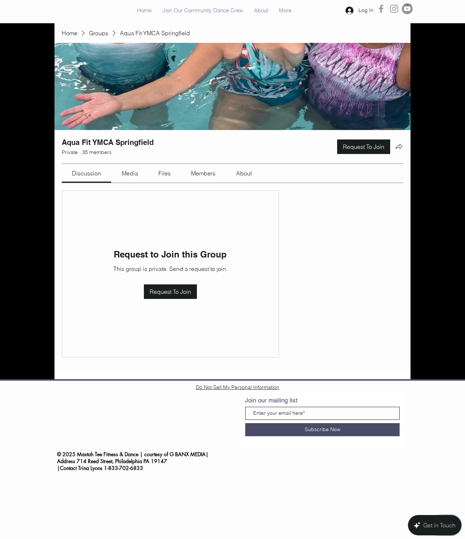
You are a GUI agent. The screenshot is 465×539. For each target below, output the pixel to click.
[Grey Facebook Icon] (381, 8)
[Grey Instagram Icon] (394, 8)
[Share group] (399, 146)
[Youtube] (407, 8)
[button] (407, 4)
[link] (86, 173)
